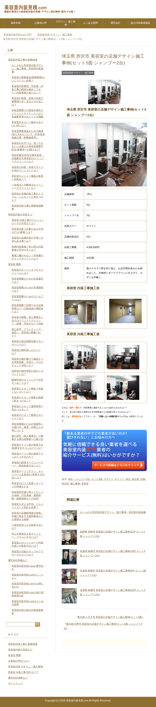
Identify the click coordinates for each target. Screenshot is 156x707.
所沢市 (65, 483)
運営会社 (115, 23)
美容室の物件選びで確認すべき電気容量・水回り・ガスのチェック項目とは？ (27, 362)
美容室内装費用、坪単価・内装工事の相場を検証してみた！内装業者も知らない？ (27, 89)
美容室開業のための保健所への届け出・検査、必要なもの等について (27, 427)
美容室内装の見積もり (20, 214)
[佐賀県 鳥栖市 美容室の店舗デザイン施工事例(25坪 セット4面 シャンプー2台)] (69, 595)
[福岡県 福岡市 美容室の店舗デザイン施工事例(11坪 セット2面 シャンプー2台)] (69, 537)
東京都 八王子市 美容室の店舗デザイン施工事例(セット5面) (109, 617)
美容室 (85, 483)
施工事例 (75, 483)
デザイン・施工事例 (65, 23)
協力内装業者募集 (140, 23)
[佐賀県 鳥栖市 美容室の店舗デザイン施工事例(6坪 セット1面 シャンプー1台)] (69, 576)
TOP (18, 34)
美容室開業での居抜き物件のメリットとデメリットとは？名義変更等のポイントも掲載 (27, 113)
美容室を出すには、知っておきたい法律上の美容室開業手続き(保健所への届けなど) (27, 146)
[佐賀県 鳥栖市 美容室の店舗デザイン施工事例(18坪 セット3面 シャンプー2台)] (69, 556)
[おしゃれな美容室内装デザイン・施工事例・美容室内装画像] (69, 517)
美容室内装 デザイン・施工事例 (78, 73)
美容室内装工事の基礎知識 (22, 59)
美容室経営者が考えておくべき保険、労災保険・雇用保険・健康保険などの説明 (27, 495)
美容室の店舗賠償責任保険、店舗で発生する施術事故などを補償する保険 (27, 516)
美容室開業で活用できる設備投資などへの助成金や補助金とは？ (27, 308)
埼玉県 (135, 479)
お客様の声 (41, 23)
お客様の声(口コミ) (18, 661)
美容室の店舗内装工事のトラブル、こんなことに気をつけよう (27, 196)
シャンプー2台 (82, 479)
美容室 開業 (14, 264)
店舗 (142, 479)
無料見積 (16, 23)
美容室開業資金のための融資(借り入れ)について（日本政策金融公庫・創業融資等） (28, 134)
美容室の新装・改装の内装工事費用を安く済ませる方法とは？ (27, 101)
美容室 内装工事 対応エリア (23, 672)
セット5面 (96, 479)
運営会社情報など (18, 560)
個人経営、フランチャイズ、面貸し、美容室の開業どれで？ (27, 332)
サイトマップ (15, 683)
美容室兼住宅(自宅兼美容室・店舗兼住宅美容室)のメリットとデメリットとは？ (28, 158)
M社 (88, 236)
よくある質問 (90, 23)
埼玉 (128, 479)
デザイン (108, 479)
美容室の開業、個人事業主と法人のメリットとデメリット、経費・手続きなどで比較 (27, 320)
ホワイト (119, 479)
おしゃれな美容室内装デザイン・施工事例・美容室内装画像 (113, 512)
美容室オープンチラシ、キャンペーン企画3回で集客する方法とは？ (28, 474)
